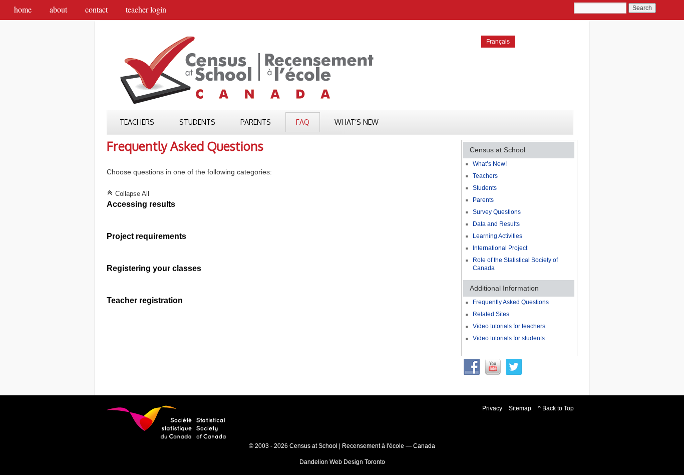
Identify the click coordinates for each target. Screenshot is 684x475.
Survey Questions (497, 211)
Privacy (492, 408)
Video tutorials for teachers (509, 326)
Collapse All (128, 193)
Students (197, 122)
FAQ (302, 122)
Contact (96, 9)
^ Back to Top (556, 408)
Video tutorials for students (509, 338)
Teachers (137, 122)
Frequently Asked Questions (511, 302)
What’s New (356, 122)
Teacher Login (146, 9)
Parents (255, 122)
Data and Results (496, 223)
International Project (500, 248)
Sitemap (520, 408)
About (58, 9)
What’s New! (490, 163)
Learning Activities (497, 236)
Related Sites (491, 314)
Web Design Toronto (357, 461)
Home (23, 9)
